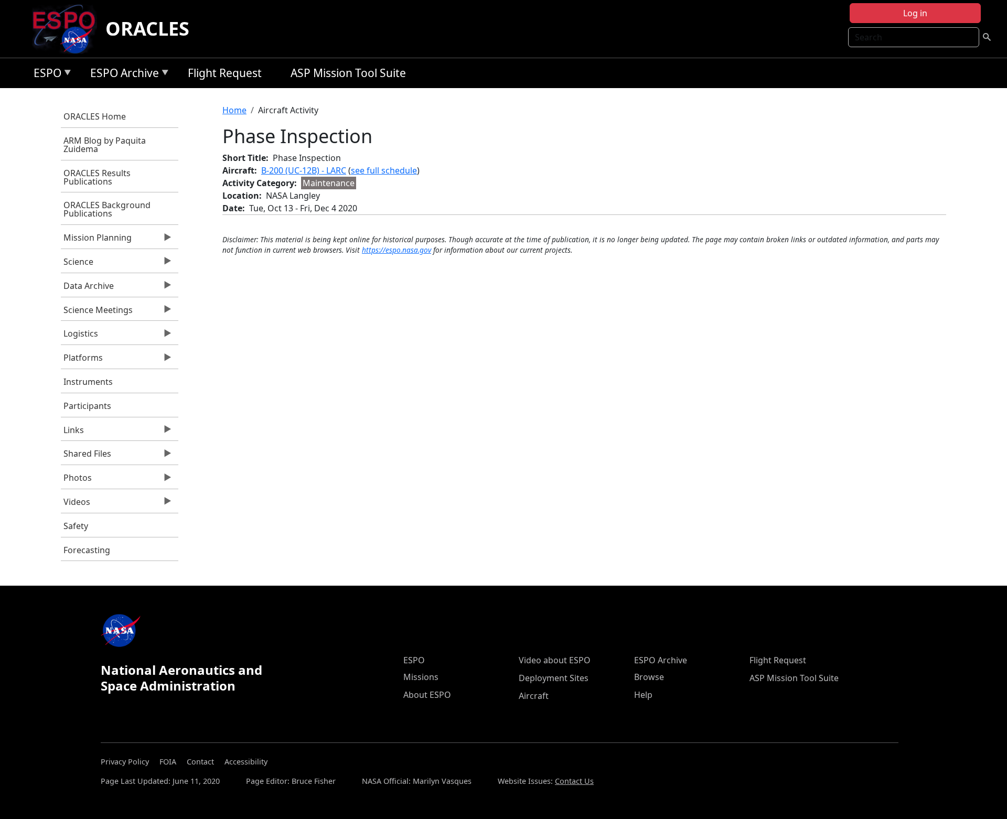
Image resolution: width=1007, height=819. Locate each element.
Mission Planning (96, 240)
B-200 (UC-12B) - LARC (303, 170)
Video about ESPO (555, 660)
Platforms (82, 360)
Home (234, 110)
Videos (75, 504)
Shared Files (86, 456)
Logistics (79, 336)
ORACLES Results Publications (97, 177)
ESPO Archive (122, 75)
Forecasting (86, 550)
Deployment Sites (553, 678)
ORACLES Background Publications (107, 209)
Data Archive (87, 288)
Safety (75, 526)
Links (72, 432)
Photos (76, 480)
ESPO (44, 75)
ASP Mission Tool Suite (348, 73)
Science (77, 264)
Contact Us (574, 781)
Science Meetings (97, 312)
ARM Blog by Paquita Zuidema (104, 145)
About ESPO (427, 695)
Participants (87, 406)
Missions (420, 677)
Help (643, 695)
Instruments (88, 381)
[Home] (67, 29)
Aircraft (534, 696)
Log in (915, 13)
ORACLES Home (94, 116)
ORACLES (147, 28)
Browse (649, 677)
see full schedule (384, 170)
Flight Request (225, 73)
